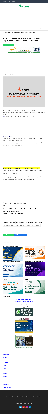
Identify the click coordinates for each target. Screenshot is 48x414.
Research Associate (20, 222)
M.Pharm (40, 222)
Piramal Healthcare (13, 227)
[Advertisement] (24, 17)
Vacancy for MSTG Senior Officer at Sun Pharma (34, 244)
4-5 (31, 227)
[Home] (24, 5)
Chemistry (28, 225)
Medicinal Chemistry (20, 225)
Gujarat (5, 227)
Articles (5, 1)
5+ (34, 227)
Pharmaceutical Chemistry (9, 225)
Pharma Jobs (12, 222)
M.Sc (36, 222)
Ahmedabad (37, 225)
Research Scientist (29, 222)
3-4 (28, 227)
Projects (8, 1)
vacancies (6, 222)
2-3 (25, 227)
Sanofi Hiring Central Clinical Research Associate (34, 261)
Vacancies (13, 1)
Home (4, 32)
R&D (32, 225)
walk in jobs (21, 227)
